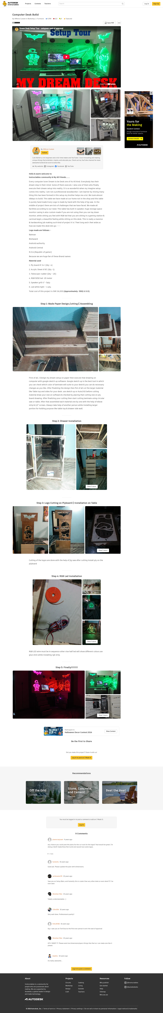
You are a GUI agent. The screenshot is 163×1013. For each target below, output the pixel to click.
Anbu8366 (56, 924)
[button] (119, 23)
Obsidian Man (57, 894)
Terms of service (49, 1009)
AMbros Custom (20, 19)
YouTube (70, 166)
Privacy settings (77, 1009)
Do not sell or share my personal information (100, 1009)
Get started (104, 986)
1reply (51, 854)
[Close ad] (151, 93)
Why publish (104, 983)
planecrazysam (57, 840)
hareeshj (55, 862)
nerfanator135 (57, 876)
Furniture (40, 19)
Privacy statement (63, 1009)
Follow (44, 153)
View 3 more (91, 641)
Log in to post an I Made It (81, 758)
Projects (28, 4)
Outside (81, 989)
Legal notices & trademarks (127, 1009)
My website (39, 166)
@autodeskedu (132, 987)
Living (80, 986)
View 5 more (91, 486)
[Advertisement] (139, 119)
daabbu (55, 956)
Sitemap (103, 992)
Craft (67, 992)
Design (67, 989)
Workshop (31, 19)
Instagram (50, 166)
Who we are (104, 995)
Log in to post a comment (81, 969)
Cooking (81, 983)
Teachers (47, 4)
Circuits (68, 983)
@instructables (132, 983)
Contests (38, 4)
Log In (146, 4)
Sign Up (156, 4)
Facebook (60, 166)
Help (101, 989)
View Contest (110, 731)
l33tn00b (55, 910)
